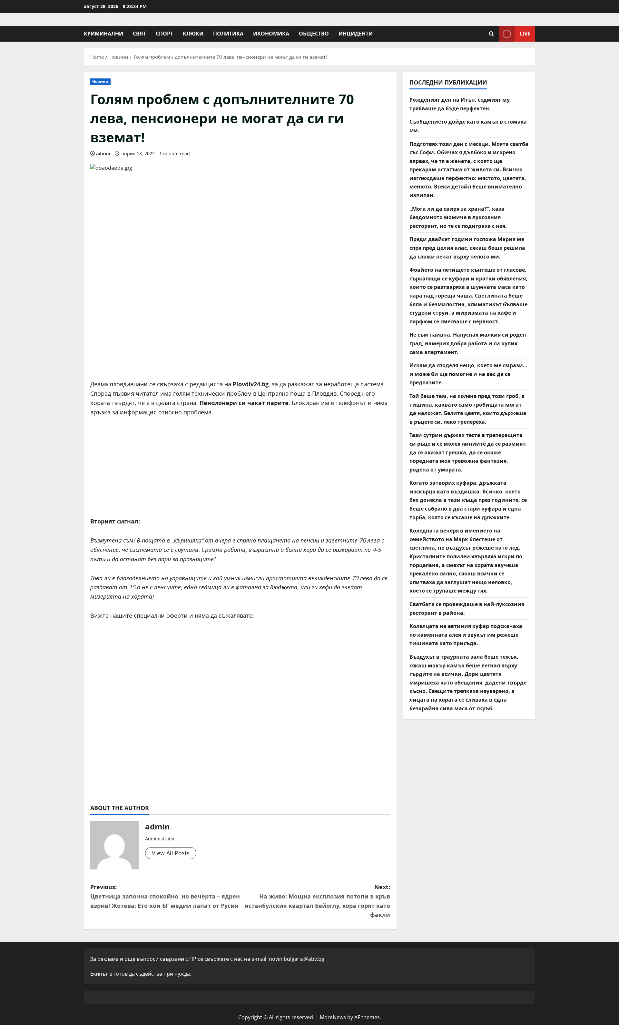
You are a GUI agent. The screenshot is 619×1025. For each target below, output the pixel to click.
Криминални (103, 33)
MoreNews (333, 1017)
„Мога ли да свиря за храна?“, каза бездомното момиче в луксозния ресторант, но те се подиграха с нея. (458, 217)
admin (103, 153)
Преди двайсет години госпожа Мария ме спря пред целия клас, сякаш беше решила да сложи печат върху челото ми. (467, 248)
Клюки (193, 33)
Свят (139, 33)
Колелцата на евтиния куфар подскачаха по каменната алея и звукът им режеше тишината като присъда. (465, 635)
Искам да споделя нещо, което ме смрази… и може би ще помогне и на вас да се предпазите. (468, 374)
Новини (100, 81)
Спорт (164, 33)
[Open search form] (491, 33)
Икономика (271, 33)
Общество (314, 33)
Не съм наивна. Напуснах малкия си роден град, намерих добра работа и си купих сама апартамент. (467, 343)
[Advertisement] (240, 324)
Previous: (165, 896)
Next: (317, 900)
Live (524, 33)
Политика (228, 33)
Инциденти (356, 33)
